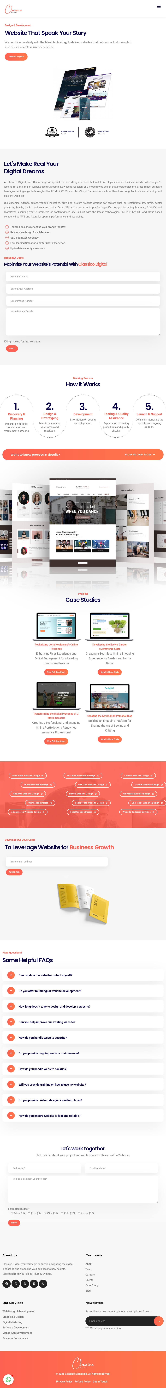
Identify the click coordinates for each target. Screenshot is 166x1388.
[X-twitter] (43, 1284)
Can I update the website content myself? (45, 975)
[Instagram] (16, 1284)
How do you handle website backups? (43, 1069)
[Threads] (25, 1284)
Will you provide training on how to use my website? (52, 1084)
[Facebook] (6, 1284)
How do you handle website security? (43, 1037)
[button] (83, 975)
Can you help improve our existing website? (47, 1022)
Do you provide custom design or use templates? (50, 1100)
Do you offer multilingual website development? (50, 991)
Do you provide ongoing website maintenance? (49, 1053)
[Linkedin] (34, 1284)
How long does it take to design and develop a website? (54, 1006)
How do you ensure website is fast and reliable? (50, 1115)
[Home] (83, 1363)
